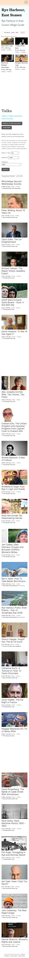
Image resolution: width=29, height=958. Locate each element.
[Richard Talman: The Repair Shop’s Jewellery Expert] (14, 259)
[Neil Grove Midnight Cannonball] (7, 58)
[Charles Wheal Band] (21, 41)
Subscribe (7, 127)
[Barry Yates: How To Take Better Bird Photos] (14, 569)
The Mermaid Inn (7, 278)
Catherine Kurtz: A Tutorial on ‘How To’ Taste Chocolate (11, 671)
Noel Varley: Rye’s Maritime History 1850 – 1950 (14, 823)
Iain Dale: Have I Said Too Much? (14, 882)
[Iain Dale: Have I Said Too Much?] (14, 872)
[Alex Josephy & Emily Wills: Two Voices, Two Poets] (14, 382)
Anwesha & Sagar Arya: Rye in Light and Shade (13, 487)
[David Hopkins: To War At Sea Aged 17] (14, 322)
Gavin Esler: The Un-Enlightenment (12, 240)
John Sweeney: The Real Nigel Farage (14, 911)
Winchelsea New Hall (8, 188)
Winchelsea (17, 188)
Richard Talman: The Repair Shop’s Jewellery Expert (13, 271)
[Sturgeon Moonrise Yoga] (21, 58)
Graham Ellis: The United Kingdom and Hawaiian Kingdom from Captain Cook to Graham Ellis (14, 427)
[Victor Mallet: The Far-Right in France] (14, 690)
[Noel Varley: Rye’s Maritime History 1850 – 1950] (14, 811)
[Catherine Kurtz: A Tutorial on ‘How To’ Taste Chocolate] (14, 658)
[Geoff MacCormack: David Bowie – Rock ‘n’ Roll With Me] (14, 290)
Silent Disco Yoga (7, 46)
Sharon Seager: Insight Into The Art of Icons (13, 640)
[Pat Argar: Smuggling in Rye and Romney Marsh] (14, 843)
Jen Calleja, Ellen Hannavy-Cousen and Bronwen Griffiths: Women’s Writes (12, 548)
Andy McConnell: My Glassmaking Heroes (12, 516)
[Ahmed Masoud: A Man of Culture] (14, 448)
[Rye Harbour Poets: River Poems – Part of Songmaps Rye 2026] (14, 598)
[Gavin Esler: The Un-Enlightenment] (14, 230)
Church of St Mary (7, 646)
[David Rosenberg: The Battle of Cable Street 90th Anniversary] (14, 780)
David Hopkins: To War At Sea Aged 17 (14, 332)
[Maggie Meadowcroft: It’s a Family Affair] (14, 719)
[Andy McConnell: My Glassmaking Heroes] (14, 506)
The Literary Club (7, 735)
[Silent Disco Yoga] (7, 41)
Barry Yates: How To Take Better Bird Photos (14, 579)
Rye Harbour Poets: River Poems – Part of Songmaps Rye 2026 (14, 610)
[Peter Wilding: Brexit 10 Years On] (14, 201)
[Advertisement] (14, 89)
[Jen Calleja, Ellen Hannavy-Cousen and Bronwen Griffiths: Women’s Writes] (14, 535)
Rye (16, 217)
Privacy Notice (13, 956)
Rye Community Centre (9, 217)
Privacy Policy (21, 956)
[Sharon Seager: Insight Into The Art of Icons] (14, 629)
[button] (26, 2)
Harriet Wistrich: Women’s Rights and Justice (14, 940)
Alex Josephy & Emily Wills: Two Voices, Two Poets (13, 394)
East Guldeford (17, 646)
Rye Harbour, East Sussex (13, 12)
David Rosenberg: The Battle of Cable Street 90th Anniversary (13, 792)
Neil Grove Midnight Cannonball (5, 65)
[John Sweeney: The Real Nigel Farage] (14, 901)
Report (22, 32)
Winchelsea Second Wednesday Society (11, 182)
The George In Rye (8, 338)
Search (5, 169)
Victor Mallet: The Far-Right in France (13, 701)
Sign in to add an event (12, 123)
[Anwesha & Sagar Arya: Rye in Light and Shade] (14, 477)
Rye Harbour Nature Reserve (10, 585)
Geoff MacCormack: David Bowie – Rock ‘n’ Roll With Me (13, 302)
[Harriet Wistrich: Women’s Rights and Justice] (14, 930)
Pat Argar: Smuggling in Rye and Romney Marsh (13, 853)
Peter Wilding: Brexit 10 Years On (13, 211)
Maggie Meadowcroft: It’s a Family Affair (14, 730)
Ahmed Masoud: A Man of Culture (13, 458)
